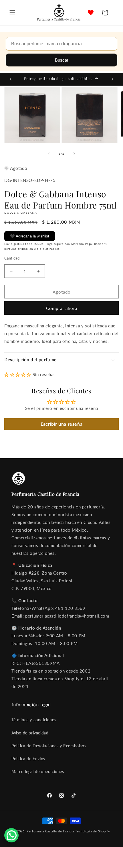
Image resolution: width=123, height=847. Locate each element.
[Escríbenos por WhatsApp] (11, 835)
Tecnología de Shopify (92, 831)
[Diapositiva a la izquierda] (49, 154)
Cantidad (11, 258)
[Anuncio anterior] (10, 79)
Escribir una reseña (61, 424)
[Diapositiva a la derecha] (74, 154)
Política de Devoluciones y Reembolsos (48, 745)
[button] (12, 12)
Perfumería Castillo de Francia (50, 831)
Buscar (61, 60)
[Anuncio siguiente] (112, 79)
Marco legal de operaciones (37, 771)
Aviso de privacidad (29, 732)
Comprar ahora (61, 308)
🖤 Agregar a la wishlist (29, 236)
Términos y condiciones (33, 719)
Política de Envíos (28, 758)
